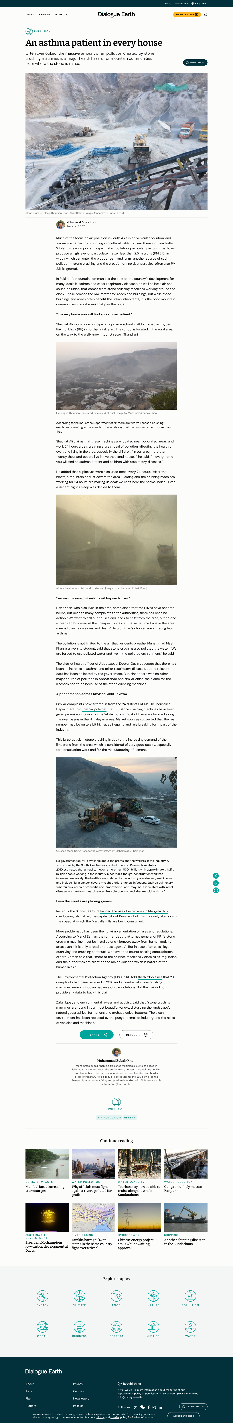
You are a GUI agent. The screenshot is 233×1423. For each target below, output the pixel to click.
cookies (114, 1417)
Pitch (28, 1398)
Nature (153, 1305)
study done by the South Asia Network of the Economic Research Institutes (106, 865)
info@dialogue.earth (130, 1397)
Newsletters (185, 14)
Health (130, 1117)
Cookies (78, 1391)
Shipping (171, 1235)
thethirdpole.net (94, 709)
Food (116, 1305)
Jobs (28, 1391)
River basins (82, 1235)
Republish (182, 3)
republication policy (129, 1393)
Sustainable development (36, 1236)
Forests (116, 1336)
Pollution (190, 1305)
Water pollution (86, 1181)
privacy (100, 1417)
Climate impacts (39, 1181)
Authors (30, 1406)
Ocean (42, 1336)
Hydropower (129, 1235)
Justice (153, 1336)
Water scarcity (131, 1181)
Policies (78, 1406)
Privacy (78, 1384)
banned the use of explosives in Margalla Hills (134, 911)
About (169, 3)
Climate (79, 1305)
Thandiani (130, 334)
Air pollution (109, 1117)
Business (79, 1336)
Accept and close (183, 1415)
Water (190, 1336)
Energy (43, 1305)
